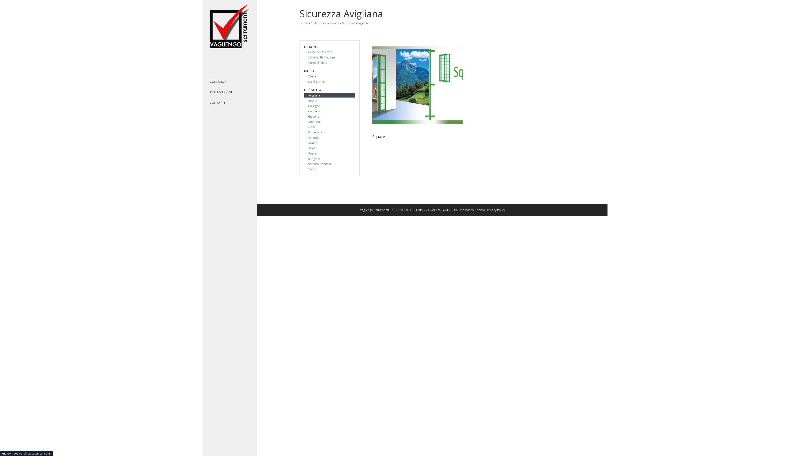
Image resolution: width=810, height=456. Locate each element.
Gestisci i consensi (39, 453)
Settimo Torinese (320, 164)
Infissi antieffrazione (322, 57)
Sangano (314, 159)
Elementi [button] (311, 47)
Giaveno (313, 116)
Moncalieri (315, 122)
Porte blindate (317, 63)
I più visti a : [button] (313, 90)
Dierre (312, 76)
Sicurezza (333, 23)
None (312, 127)
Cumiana (314, 111)
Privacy (6, 453)
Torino (312, 169)
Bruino (312, 101)
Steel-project (317, 82)
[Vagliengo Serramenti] (229, 26)
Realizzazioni (221, 92)
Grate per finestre (320, 52)
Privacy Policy (496, 210)
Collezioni (218, 82)
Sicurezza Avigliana (355, 23)
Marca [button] (309, 71)
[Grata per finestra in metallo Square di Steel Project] (417, 85)
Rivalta (312, 143)
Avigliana (314, 95)
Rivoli (311, 148)
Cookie (18, 453)
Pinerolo (314, 138)
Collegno (314, 106)
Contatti (217, 103)
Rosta (312, 153)
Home (304, 23)
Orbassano (315, 132)
